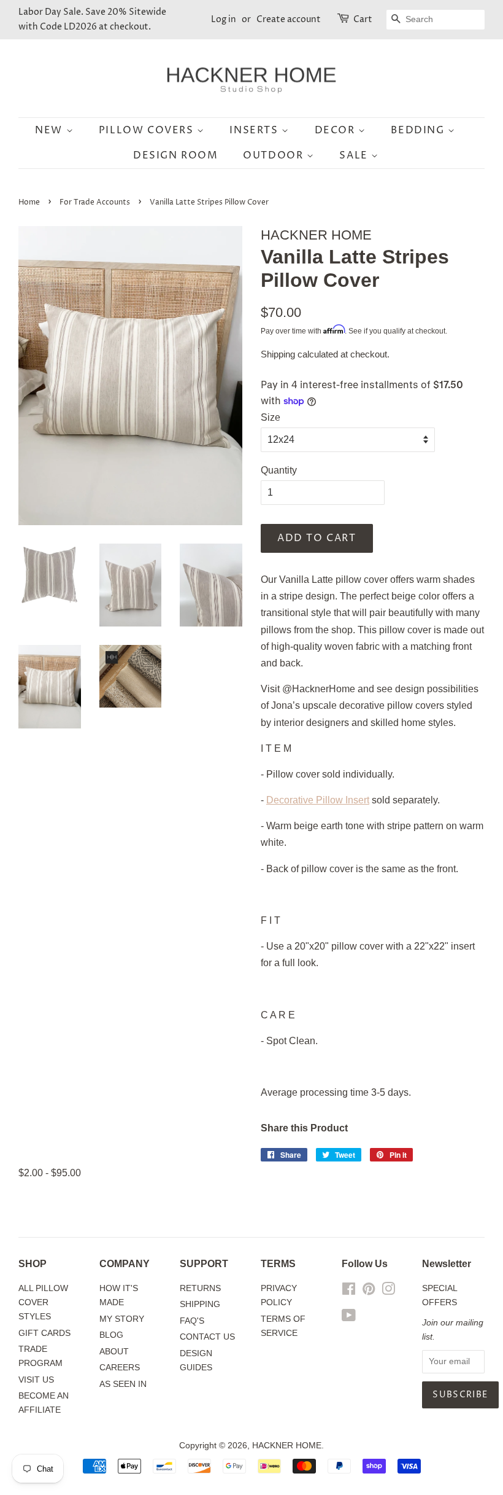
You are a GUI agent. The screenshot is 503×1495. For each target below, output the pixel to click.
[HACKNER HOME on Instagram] (388, 1291)
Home (29, 202)
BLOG (111, 1335)
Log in (223, 19)
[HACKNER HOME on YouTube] (349, 1317)
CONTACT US (207, 1336)
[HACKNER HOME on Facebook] (349, 1291)
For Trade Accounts (95, 202)
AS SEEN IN (123, 1384)
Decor (337, 130)
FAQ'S (192, 1320)
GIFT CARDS (44, 1333)
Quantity (279, 470)
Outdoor (275, 155)
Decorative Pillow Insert (317, 800)
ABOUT (114, 1351)
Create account (288, 19)
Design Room (175, 155)
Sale (355, 155)
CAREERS (119, 1367)
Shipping (278, 354)
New (50, 130)
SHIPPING (200, 1304)
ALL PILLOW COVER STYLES (43, 1302)
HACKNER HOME (286, 1445)
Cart (362, 19)
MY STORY (121, 1319)
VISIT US (36, 1379)
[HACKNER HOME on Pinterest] (368, 1291)
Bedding (419, 130)
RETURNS (200, 1288)
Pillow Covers (148, 130)
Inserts (255, 130)
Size (270, 417)
